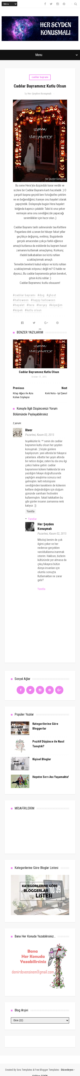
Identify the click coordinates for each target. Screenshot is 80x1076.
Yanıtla (30, 511)
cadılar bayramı (40, 77)
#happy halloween (43, 300)
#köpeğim (56, 305)
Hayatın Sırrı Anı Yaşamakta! (50, 777)
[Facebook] (20, 690)
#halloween (21, 300)
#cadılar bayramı (24, 295)
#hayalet (19, 305)
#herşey (42, 305)
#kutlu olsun (33, 310)
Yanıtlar (32, 519)
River (28, 430)
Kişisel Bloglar (41, 759)
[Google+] (59, 690)
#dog (41, 295)
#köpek (18, 310)
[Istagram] (40, 690)
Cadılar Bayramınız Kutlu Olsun (39, 372)
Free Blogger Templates (47, 1069)
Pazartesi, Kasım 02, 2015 (39, 434)
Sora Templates (24, 1069)
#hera (30, 305)
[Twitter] (30, 690)
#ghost (51, 295)
